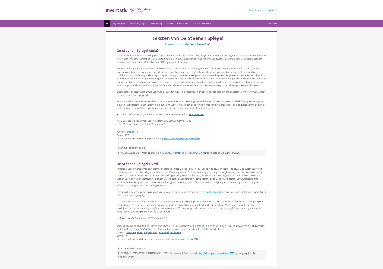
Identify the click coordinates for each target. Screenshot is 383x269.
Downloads (254, 10)
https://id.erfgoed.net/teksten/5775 (216, 253)
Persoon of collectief (202, 23)
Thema (170, 23)
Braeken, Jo (132, 131)
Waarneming (156, 23)
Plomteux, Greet (134, 232)
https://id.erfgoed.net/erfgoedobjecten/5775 (187, 44)
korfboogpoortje (214, 191)
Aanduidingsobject (138, 23)
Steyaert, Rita (150, 232)
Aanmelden (272, 23)
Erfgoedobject (119, 23)
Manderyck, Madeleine (170, 232)
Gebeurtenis (182, 23)
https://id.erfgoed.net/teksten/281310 (183, 152)
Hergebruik (271, 10)
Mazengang (139, 95)
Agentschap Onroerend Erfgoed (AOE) (181, 138)
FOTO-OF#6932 (196, 114)
